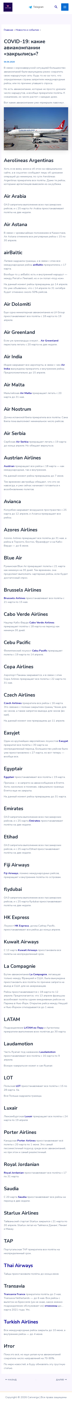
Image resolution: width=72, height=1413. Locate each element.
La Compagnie (38, 974)
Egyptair (9, 777)
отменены (51, 1305)
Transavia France (14, 1294)
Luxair (28, 1116)
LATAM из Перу (34, 1027)
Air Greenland (49, 340)
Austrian (9, 466)
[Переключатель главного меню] (65, 7)
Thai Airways (18, 1265)
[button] (56, 7)
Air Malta (26, 393)
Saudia (22, 1197)
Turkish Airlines (21, 1322)
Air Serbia (22, 441)
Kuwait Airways (27, 950)
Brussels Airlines (14, 598)
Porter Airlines (26, 1140)
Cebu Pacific (39, 650)
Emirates (34, 820)
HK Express (22, 925)
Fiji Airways (11, 873)
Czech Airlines (13, 703)
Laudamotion (47, 1052)
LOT (18, 1086)
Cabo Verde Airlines (41, 622)
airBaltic (38, 264)
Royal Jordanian (14, 1172)
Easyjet (63, 741)
